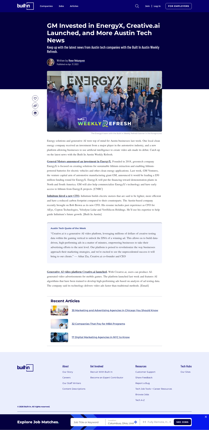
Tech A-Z (140, 400)
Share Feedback (143, 377)
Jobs (61, 6)
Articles (74, 6)
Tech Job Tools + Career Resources (153, 388)
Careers (66, 377)
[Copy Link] (35, 106)
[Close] (206, 416)
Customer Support (145, 372)
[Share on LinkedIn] (35, 113)
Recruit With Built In (101, 372)
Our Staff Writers (71, 383)
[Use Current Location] (135, 422)
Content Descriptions (73, 388)
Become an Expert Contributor (106, 377)
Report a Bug (142, 383)
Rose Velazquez (77, 60)
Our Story (67, 372)
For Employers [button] (178, 6)
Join (147, 6)
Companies (46, 6)
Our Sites (185, 372)
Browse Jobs (142, 394)
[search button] (137, 6)
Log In (157, 6)
